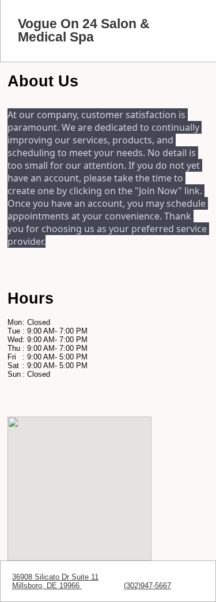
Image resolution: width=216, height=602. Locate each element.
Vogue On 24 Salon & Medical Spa (84, 30)
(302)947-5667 (147, 585)
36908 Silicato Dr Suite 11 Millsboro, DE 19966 (55, 581)
